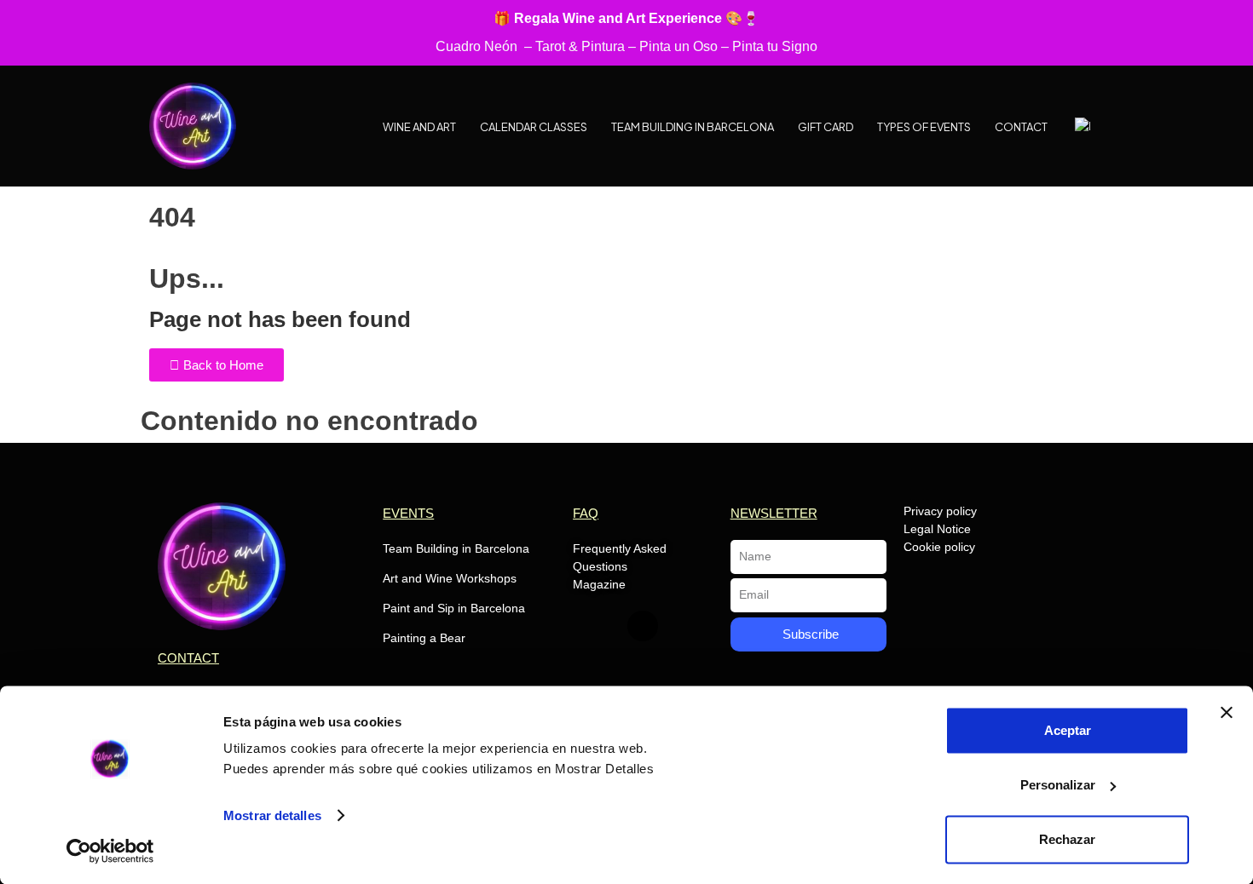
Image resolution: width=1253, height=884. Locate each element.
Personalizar (1057, 785)
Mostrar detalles (272, 815)
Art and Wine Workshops (450, 578)
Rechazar (1067, 839)
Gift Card (825, 127)
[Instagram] (642, 626)
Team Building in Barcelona (692, 127)
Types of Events (924, 127)
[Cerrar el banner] (1227, 713)
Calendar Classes (533, 127)
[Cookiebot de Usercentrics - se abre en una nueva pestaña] (110, 851)
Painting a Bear (424, 638)
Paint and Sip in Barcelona (454, 608)
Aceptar (1067, 730)
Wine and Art (419, 127)
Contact (1021, 127)
